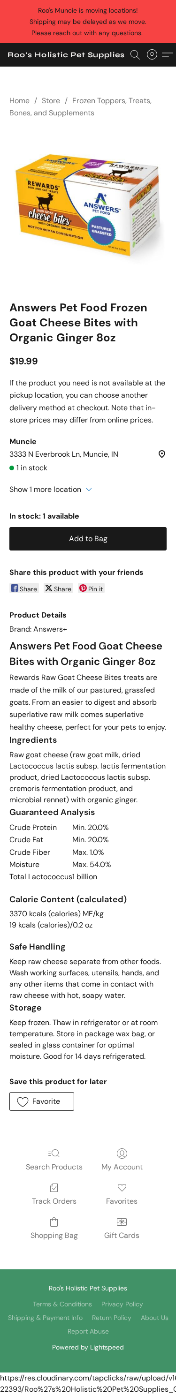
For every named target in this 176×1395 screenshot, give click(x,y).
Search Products (54, 1167)
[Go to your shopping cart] (155, 55)
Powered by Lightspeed (88, 1347)
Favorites (122, 1201)
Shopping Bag (54, 1235)
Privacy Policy (122, 1304)
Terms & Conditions (62, 1304)
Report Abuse (88, 1331)
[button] (66, 55)
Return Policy (111, 1317)
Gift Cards (121, 1235)
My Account (122, 1167)
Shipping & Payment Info (45, 1317)
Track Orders (54, 1201)
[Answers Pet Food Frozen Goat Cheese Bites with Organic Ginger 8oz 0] (88, 207)
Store (51, 101)
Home (19, 101)
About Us (154, 1317)
